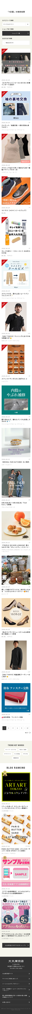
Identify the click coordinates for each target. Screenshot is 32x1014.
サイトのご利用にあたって (10, 978)
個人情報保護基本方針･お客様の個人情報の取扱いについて (14, 996)
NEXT (27, 732)
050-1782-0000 (17, 968)
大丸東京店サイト (7, 973)
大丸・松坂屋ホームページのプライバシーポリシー (14, 989)
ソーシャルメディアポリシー (11, 984)
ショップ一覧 (16, 33)
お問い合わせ (6, 1002)
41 (27, 728)
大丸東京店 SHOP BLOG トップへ (15, 945)
